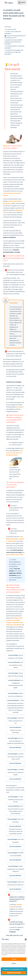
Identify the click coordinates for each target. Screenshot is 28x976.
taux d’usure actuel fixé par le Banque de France (14, 453)
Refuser (14, 963)
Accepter (14, 959)
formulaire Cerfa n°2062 (15, 554)
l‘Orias (20, 407)
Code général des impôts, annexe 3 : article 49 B (15, 539)
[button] (25, 939)
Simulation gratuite (14, 973)
